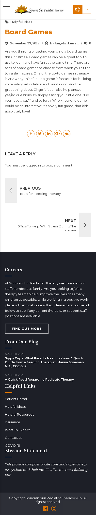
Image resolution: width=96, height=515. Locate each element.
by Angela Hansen (64, 43)
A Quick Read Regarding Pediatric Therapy (39, 379)
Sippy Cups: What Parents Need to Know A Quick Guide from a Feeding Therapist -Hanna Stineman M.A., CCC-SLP (44, 362)
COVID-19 (12, 445)
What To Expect (17, 430)
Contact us (13, 438)
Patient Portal (16, 399)
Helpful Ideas (21, 22)
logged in (33, 165)
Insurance (12, 422)
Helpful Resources (19, 414)
